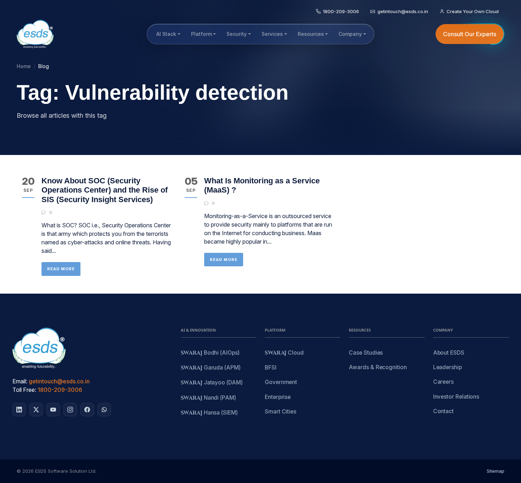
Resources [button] (311, 34)
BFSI (270, 367)
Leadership (447, 367)
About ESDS (448, 352)
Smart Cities (280, 411)
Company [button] (350, 34)
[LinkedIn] (19, 409)
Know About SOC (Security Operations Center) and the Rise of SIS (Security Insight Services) (104, 190)
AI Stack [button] (166, 34)
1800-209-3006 (60, 389)
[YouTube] (53, 409)
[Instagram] (70, 409)
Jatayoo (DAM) (212, 383)
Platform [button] (201, 34)
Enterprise (278, 397)
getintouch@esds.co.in (59, 381)
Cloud (284, 353)
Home (24, 66)
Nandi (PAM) (208, 398)
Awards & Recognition (378, 367)
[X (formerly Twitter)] (36, 409)
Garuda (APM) (211, 368)
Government (281, 382)
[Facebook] (87, 409)
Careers (443, 381)
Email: (19, 381)
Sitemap (495, 471)
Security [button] (236, 34)
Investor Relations (456, 396)
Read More (61, 268)
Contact (443, 411)
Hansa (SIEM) (209, 413)
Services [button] (272, 34)
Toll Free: (24, 389)
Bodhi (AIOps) (210, 353)
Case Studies (366, 352)
